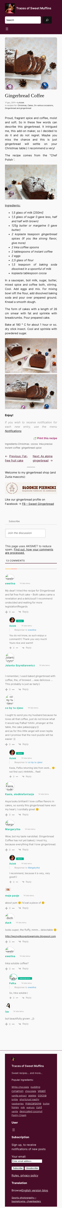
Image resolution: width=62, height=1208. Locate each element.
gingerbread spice (31, 447)
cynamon (17, 1091)
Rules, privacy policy (25, 1175)
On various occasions (43, 105)
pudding (35, 1087)
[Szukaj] (47, 20)
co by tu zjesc (35, 762)
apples (32, 1095)
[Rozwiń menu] (7, 29)
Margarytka (13, 829)
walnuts (30, 1107)
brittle (15, 1099)
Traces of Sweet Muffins (33, 8)
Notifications (13, 431)
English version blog (34, 1190)
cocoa (34, 443)
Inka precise (45, 443)
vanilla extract (19, 1095)
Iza (7, 1011)
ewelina (32, 629)
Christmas (22, 105)
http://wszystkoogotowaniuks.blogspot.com (30, 936)
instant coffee (12, 447)
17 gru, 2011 (10, 102)
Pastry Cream (19, 1115)
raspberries (18, 1103)
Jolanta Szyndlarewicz (20, 665)
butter (46, 1103)
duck (8, 922)
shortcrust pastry (29, 1099)
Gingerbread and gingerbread (18, 108)
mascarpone (33, 1103)
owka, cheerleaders (30, 1201)
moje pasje (12, 895)
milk (23, 1107)
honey (15, 1107)
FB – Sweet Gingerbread (38, 504)
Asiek (21, 102)
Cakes (30, 105)
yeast (42, 1091)
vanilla (15, 1111)
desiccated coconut (31, 1111)
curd (39, 1107)
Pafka (12, 983)
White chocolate (20, 1087)
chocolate (30, 1091)
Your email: (19, 1156)
